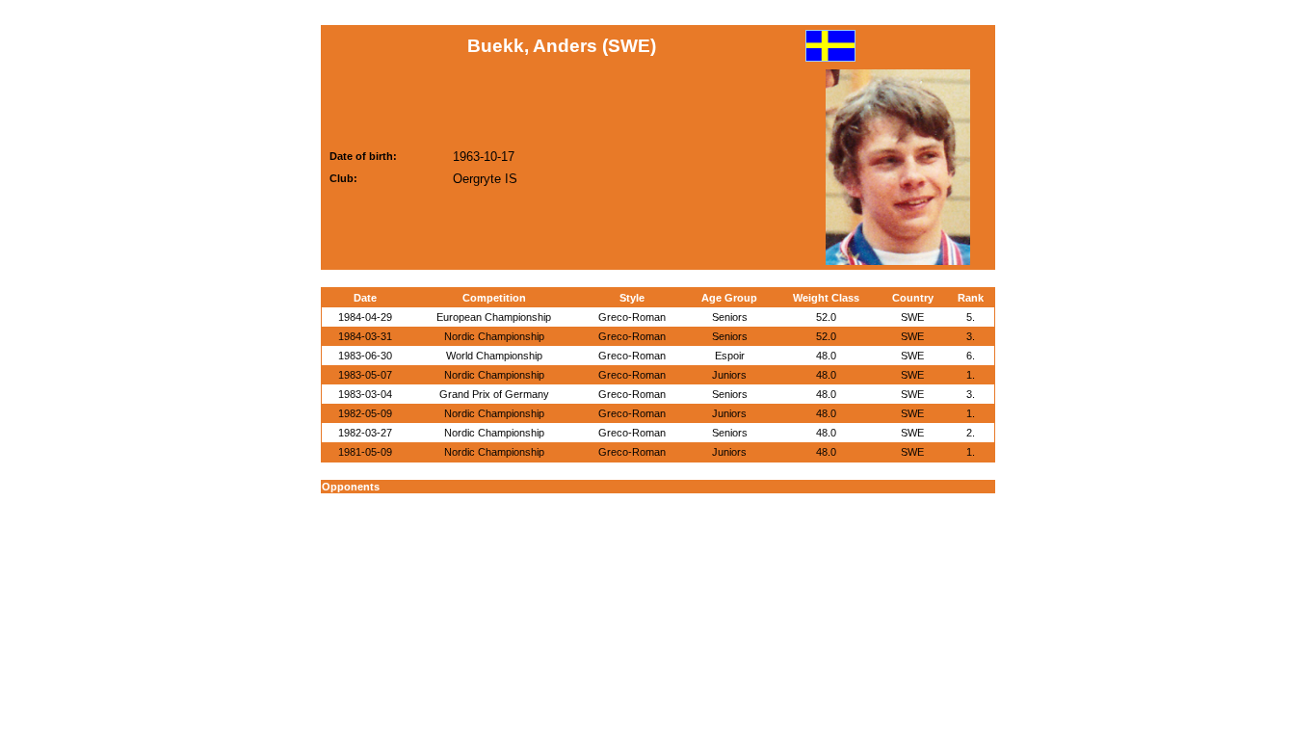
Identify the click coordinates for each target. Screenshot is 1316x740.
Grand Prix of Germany (494, 394)
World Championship (494, 355)
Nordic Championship (494, 336)
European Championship (493, 317)
